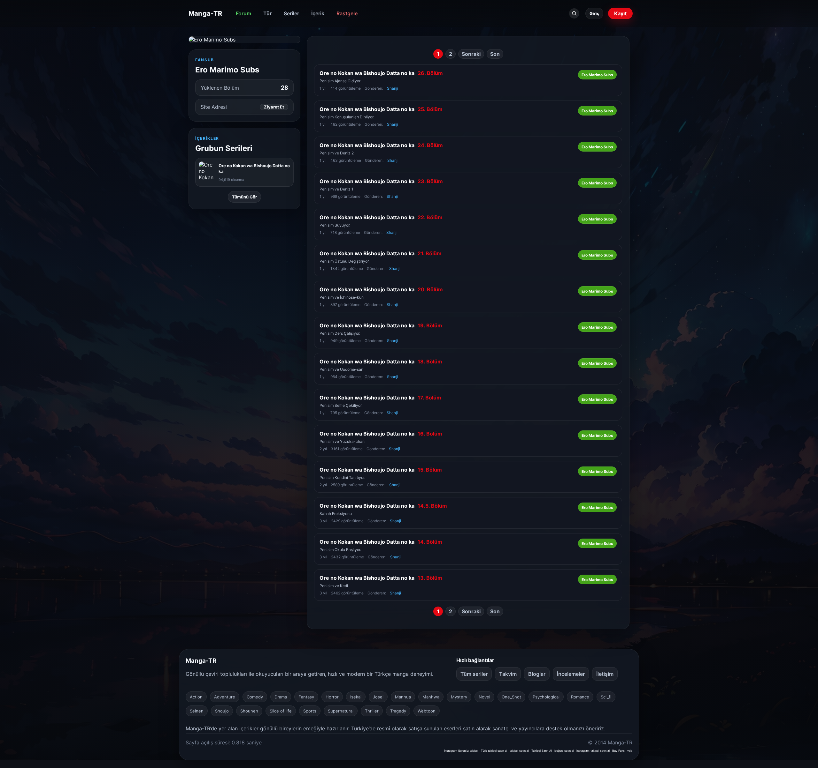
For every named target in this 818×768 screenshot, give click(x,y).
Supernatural (340, 710)
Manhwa (430, 696)
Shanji (392, 88)
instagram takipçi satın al (593, 750)
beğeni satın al (564, 750)
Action (196, 696)
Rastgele (347, 13)
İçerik (317, 13)
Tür (267, 13)
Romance (580, 696)
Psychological (546, 696)
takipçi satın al (519, 750)
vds (629, 750)
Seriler (291, 13)
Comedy (255, 696)
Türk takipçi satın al (494, 750)
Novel (484, 696)
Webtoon (427, 710)
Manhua (403, 696)
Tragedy (398, 710)
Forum (243, 13)
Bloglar (536, 674)
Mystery (459, 696)
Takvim (508, 674)
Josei (378, 696)
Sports (309, 710)
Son (495, 54)
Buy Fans (618, 750)
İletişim (605, 674)
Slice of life (281, 710)
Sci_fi (606, 696)
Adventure (224, 696)
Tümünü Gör (244, 196)
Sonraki (471, 54)
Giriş (594, 13)
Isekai (355, 696)
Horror (332, 696)
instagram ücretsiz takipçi (461, 750)
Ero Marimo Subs (597, 74)
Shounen (249, 710)
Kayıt (620, 13)
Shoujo (222, 710)
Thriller (372, 710)
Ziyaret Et (274, 106)
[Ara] (574, 13)
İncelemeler (571, 674)
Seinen (197, 710)
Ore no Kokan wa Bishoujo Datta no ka (381, 73)
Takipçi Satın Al (541, 750)
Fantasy (306, 696)
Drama (280, 696)
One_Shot (511, 696)
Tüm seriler (474, 674)
